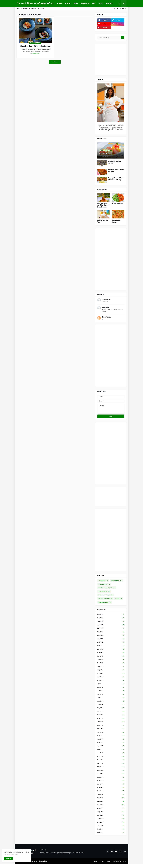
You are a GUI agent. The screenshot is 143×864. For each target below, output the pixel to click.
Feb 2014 (110, 791)
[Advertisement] (119, 59)
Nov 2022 (110, 618)
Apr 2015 (110, 746)
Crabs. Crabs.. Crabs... (116, 221)
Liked (34, 8)
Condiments (103, 580)
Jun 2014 (110, 777)
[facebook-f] (107, 851)
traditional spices (105, 602)
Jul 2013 (110, 815)
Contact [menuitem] (100, 3)
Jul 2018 (110, 638)
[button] (119, 3)
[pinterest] (125, 8)
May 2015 (110, 742)
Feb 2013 (110, 832)
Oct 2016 (110, 694)
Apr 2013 (110, 825)
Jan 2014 (110, 794)
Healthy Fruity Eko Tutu (102, 221)
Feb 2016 (110, 718)
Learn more (14, 854)
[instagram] (120, 8)
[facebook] (114, 8)
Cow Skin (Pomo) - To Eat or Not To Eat (116, 170)
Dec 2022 (110, 614)
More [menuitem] (109, 3)
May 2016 (110, 708)
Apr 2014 (110, 784)
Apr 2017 (110, 683)
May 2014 (110, 780)
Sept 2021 (110, 621)
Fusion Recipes (116, 580)
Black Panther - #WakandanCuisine (35, 46)
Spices (118, 598)
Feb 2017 (110, 687)
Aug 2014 (110, 770)
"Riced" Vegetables (117, 203)
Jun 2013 (110, 818)
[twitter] (117, 8)
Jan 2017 (110, 690)
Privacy (102, 861)
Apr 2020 (110, 625)
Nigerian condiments (106, 595)
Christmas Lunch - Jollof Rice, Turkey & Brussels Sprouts (103, 205)
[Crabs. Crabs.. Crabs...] (118, 214)
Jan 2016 (110, 721)
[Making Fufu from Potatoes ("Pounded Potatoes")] (102, 180)
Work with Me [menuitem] (85, 3)
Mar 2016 (110, 715)
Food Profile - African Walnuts (114, 162)
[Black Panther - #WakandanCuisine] (35, 30)
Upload (42, 8)
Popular (27, 8)
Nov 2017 (110, 663)
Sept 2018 (110, 632)
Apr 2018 (110, 649)
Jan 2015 (110, 753)
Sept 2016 (110, 697)
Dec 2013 (110, 798)
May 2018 (110, 645)
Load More (55, 62)
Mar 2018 (110, 652)
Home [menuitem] (60, 3)
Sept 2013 (110, 808)
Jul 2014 (110, 773)
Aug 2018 (110, 635)
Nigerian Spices (104, 591)
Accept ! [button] (8, 858)
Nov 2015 (110, 728)
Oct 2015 (110, 732)
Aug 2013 (110, 811)
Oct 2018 (110, 628)
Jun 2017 (110, 677)
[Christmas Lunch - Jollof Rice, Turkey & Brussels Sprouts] (103, 197)
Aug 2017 (110, 670)
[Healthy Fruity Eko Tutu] (103, 214)
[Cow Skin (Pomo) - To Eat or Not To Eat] (102, 172)
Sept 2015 (110, 735)
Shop (124, 861)
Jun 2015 (110, 739)
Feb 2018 (110, 656)
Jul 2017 (110, 673)
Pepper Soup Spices (105, 598)
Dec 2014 (110, 756)
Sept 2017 (110, 666)
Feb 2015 (110, 749)
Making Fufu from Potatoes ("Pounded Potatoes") (116, 179)
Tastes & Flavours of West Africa (35, 3)
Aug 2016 (110, 701)
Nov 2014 (110, 760)
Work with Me (117, 861)
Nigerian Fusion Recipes (106, 587)
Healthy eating (104, 584)
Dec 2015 (110, 725)
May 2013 (110, 822)
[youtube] (123, 8)
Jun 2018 (110, 642)
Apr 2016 (110, 711)
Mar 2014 (110, 787)
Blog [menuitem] (68, 3)
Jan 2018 (110, 659)
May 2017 (110, 680)
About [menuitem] (76, 3)
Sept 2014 (110, 766)
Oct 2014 (110, 763)
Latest (19, 8)
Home (95, 861)
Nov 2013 (110, 801)
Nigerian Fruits (105, 153)
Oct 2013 (110, 805)
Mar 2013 (110, 829)
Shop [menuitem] (93, 3)
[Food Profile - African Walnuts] (102, 163)
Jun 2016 (110, 704)
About (108, 861)
